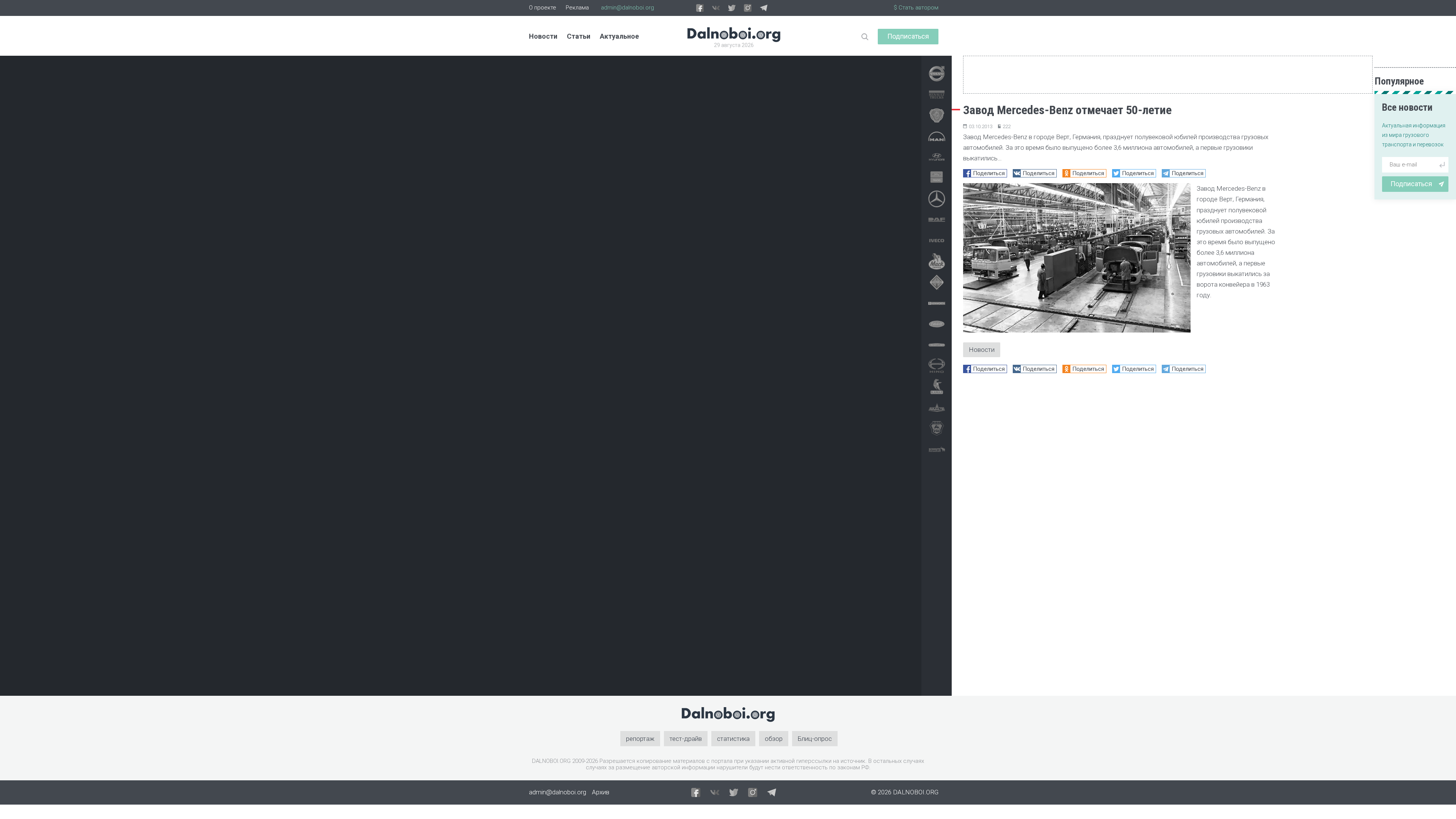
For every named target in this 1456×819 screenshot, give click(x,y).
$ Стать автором (916, 7)
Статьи (578, 36)
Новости (543, 36)
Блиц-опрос (815, 738)
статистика (733, 738)
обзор (774, 738)
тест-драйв (686, 738)
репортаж (640, 738)
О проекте (542, 7)
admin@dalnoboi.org (627, 7)
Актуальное (619, 36)
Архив (600, 792)
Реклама (577, 7)
